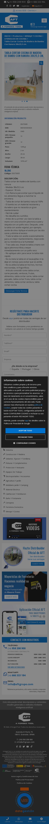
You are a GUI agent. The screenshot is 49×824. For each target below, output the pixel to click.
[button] (24, 443)
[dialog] (24, 412)
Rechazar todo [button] (25, 437)
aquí (26, 420)
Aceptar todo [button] (25, 431)
